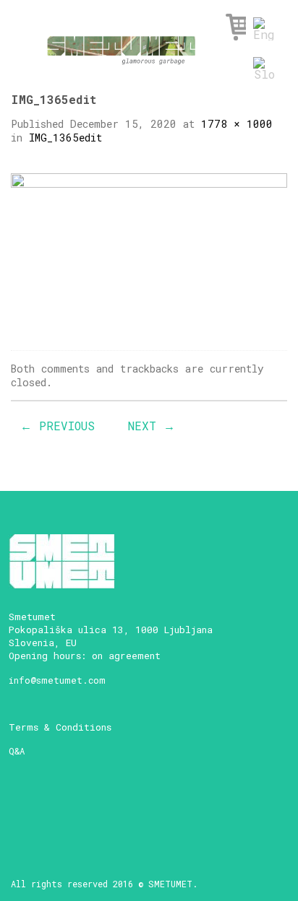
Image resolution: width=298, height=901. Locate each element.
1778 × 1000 (237, 124)
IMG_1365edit (65, 137)
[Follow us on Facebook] (47, 806)
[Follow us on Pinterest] (123, 806)
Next (151, 425)
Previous (57, 425)
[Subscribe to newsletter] (22, 806)
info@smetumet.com (57, 680)
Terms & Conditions (60, 727)
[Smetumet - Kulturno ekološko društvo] (121, 45)
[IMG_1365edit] (149, 249)
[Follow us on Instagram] (73, 806)
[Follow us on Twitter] (98, 806)
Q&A (17, 751)
